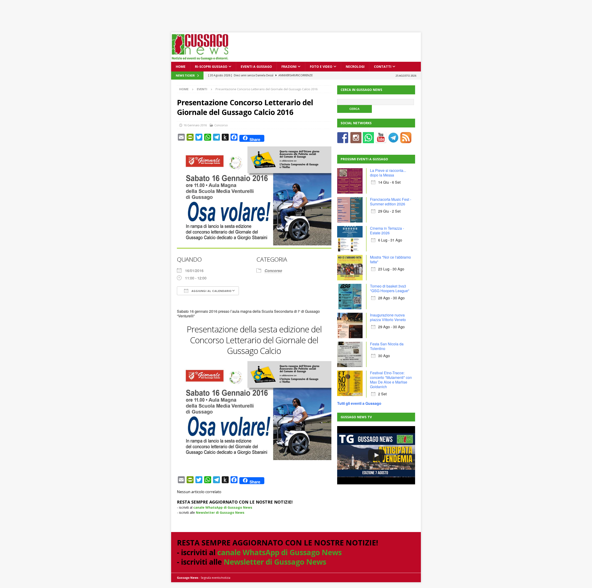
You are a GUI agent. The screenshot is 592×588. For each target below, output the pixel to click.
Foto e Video (321, 66)
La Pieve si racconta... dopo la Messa (388, 173)
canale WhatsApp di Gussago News (222, 507)
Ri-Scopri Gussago (211, 66)
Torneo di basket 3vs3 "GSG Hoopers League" (389, 288)
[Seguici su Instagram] (355, 140)
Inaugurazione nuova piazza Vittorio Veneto (388, 317)
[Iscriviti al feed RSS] (405, 140)
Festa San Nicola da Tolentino (387, 346)
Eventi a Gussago (256, 66)
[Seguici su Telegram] (393, 140)
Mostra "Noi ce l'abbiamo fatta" (390, 259)
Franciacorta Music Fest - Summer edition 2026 (390, 202)
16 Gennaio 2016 (195, 125)
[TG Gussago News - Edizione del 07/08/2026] (376, 455)
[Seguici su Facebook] (342, 140)
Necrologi (355, 66)
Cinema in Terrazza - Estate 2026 (387, 230)
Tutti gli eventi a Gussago (359, 403)
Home (180, 66)
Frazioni (288, 66)
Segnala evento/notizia (215, 578)
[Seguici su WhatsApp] (368, 140)
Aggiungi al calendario (211, 291)
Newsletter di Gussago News (220, 512)
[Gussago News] (200, 59)
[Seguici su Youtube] (380, 140)
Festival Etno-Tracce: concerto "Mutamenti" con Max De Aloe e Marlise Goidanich (391, 379)
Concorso (221, 125)
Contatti (382, 66)
